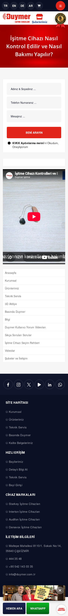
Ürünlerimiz (12, 288)
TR (5, 6)
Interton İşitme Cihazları (24, 511)
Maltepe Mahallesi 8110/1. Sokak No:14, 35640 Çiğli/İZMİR (33, 548)
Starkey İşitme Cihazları (24, 504)
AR (30, 6)
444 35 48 (15, 559)
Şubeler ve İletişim (16, 358)
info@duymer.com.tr (22, 574)
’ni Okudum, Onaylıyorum (35, 145)
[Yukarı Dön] (62, 603)
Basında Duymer (15, 312)
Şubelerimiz (39, 22)
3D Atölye (11, 304)
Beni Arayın (34, 132)
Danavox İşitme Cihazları (25, 527)
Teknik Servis (13, 296)
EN (14, 6)
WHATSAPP (37, 608)
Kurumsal (11, 280)
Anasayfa (10, 273)
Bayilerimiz (16, 462)
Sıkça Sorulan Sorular (18, 335)
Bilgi (7, 319)
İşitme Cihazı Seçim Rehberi (22, 343)
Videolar (10, 350)
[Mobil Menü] (60, 5)
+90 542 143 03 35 (21, 566)
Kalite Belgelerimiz (21, 443)
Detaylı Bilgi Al (18, 469)
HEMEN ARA (14, 608)
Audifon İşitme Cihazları (24, 519)
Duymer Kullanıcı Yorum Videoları (25, 327)
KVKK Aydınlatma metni (28, 143)
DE (22, 6)
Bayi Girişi (15, 485)
